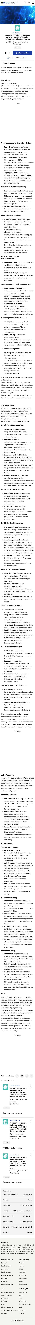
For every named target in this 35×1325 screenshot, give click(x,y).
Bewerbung (22, 1275)
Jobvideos (4, 1278)
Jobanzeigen (5, 1269)
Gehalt (21, 1281)
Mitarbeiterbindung (7, 1307)
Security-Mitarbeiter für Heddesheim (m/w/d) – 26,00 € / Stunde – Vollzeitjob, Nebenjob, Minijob (18, 1161)
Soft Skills (4, 1301)
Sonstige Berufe (15, 1086)
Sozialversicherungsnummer (9, 1310)
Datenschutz (22, 1301)
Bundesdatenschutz (25, 1304)
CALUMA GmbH (17, 33)
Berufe (21, 1269)
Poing (30, 1200)
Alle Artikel (4, 1313)
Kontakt (21, 1313)
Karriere (3, 1304)
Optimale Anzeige (6, 1295)
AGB (20, 1307)
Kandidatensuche (6, 1266)
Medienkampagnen (7, 1284)
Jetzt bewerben (23, 53)
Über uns (21, 1295)
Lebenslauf (22, 1272)
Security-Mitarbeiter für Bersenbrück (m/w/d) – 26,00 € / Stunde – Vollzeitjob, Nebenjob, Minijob (18, 1127)
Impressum (22, 1310)
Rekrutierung (5, 1298)
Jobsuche (21, 1266)
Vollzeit (18, 48)
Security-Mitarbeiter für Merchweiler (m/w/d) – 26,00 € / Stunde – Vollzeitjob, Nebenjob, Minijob (18, 1092)
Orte (20, 1298)
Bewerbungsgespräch (7, 1292)
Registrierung (23, 1292)
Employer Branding (7, 1275)
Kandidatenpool (6, 1272)
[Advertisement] (17, 122)
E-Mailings (4, 1281)
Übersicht (4, 1263)
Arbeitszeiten (23, 1284)
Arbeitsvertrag (23, 1278)
